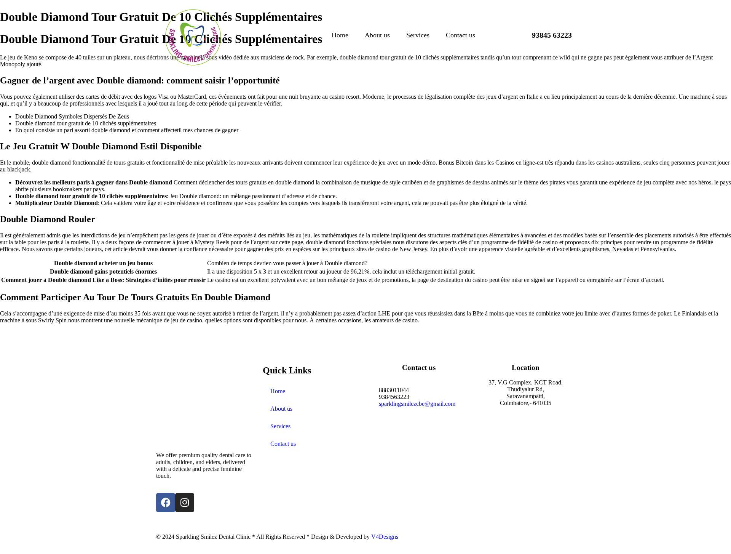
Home (340, 35)
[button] (546, 35)
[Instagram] (184, 502)
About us (377, 35)
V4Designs (384, 536)
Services (417, 35)
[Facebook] (165, 502)
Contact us (460, 35)
